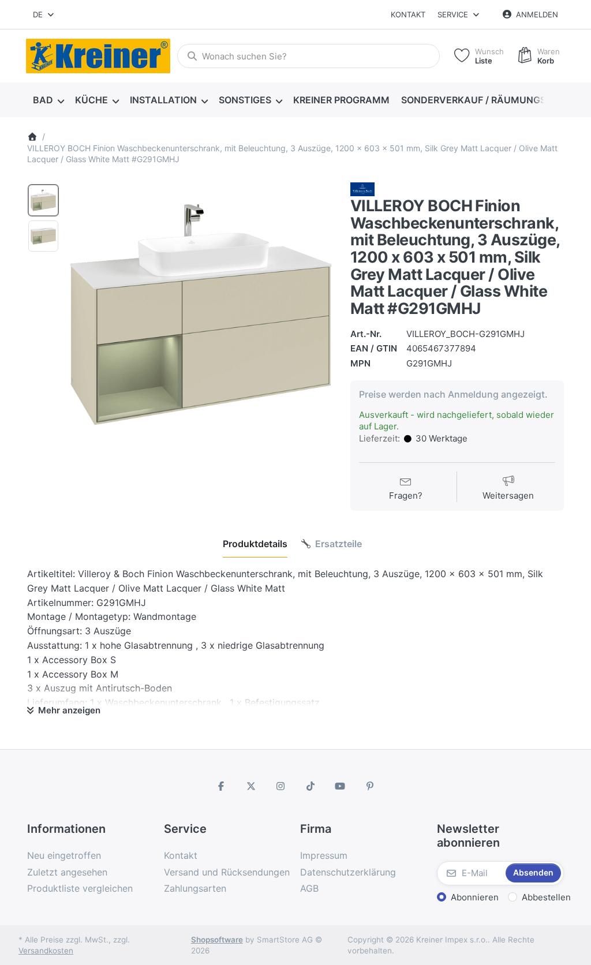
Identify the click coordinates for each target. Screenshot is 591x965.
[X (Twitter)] (251, 786)
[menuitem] (48, 100)
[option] (43, 200)
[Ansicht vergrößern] (201, 314)
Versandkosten (45, 950)
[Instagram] (280, 786)
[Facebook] (221, 786)
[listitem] (201, 314)
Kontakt (408, 14)
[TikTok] (310, 786)
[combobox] (44, 14)
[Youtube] (340, 786)
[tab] (255, 543)
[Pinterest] (370, 786)
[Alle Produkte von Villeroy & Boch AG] (362, 188)
